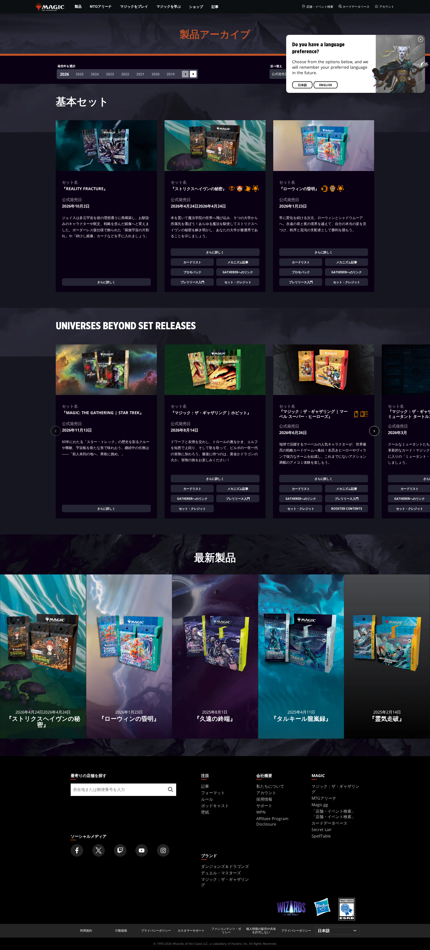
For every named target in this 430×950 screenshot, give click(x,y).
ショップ (196, 6)
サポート (264, 805)
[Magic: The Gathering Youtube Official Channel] (141, 850)
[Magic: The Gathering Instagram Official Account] (163, 850)
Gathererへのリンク (237, 272)
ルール (207, 799)
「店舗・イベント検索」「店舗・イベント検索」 (333, 813)
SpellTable (321, 836)
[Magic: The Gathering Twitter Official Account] (98, 850)
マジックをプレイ (134, 6)
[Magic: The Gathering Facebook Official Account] (77, 850)
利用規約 (86, 930)
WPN (261, 812)
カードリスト (192, 262)
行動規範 (121, 930)
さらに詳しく (106, 282)
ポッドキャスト (215, 805)
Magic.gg (320, 804)
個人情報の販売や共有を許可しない (261, 930)
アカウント (386, 6)
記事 (215, 6)
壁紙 (205, 812)
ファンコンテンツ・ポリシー (226, 930)
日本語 (302, 85)
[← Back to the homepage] (50, 6)
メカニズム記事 (237, 262)
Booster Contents (346, 508)
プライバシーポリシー (156, 930)
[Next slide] (193, 74)
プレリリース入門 (192, 282)
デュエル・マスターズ (221, 873)
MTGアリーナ (101, 6)
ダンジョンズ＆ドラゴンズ (225, 866)
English (325, 85)
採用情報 (264, 799)
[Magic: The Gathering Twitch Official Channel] (120, 850)
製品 (78, 6)
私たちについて (270, 786)
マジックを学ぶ (169, 6)
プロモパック (192, 272)
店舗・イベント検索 (319, 6)
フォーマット (213, 792)
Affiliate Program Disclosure (272, 821)
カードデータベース (356, 6)
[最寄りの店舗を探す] (170, 789)
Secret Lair (322, 829)
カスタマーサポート (191, 930)
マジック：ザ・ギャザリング (335, 788)
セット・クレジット (237, 282)
